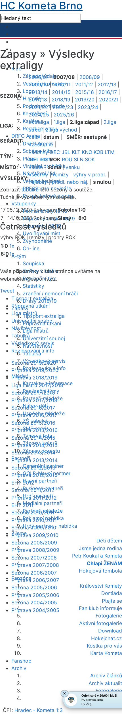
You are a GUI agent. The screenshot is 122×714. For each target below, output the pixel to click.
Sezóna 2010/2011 (32, 512)
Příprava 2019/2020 (34, 370)
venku (73, 167)
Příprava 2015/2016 (34, 430)
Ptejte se (112, 601)
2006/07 (39, 77)
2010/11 (62, 84)
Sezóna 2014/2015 (33, 438)
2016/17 (107, 92)
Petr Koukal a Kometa (97, 556)
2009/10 (38, 84)
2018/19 (61, 100)
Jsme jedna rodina (100, 548)
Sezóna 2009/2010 (33, 528)
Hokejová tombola (100, 571)
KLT (76, 152)
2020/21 (109, 100)
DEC (55, 152)
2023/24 (88, 107)
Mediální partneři (42, 503)
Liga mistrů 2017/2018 (37, 385)
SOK (90, 159)
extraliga (39, 122)
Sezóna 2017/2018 (33, 393)
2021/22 (38, 107)
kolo (34, 137)
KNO (87, 152)
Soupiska (33, 263)
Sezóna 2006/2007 (34, 573)
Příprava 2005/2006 (35, 595)
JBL (66, 152)
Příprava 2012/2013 (34, 475)
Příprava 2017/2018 (34, 400)
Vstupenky (23, 203)
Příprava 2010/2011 (34, 520)
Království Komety (101, 586)
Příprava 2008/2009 (35, 550)
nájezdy (38, 182)
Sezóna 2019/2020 (33, 363)
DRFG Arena (25, 136)
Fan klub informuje (100, 608)
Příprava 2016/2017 (34, 415)
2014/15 (61, 92)
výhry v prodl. (89, 175)
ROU (67, 159)
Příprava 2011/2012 (34, 498)
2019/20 (84, 100)
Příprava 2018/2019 (34, 378)
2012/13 (107, 84)
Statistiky (33, 286)
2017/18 (38, 100)
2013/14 (38, 92)
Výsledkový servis (32, 343)
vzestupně (41, 144)
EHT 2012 (22, 483)
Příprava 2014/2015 (34, 445)
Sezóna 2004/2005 (34, 603)
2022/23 (63, 107)
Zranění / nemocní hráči (50, 294)
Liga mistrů (24, 313)
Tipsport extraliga (44, 316)
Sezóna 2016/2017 (33, 408)
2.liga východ (61, 130)
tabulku (30, 190)
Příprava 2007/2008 (35, 565)
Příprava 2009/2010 (34, 535)
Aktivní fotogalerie (100, 623)
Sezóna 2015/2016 (33, 423)
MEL (34, 159)
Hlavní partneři (40, 481)
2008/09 (89, 77)
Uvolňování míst (41, 233)
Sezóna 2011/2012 (32, 490)
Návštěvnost (26, 328)
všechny (38, 152)
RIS (44, 159)
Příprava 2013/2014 (34, 460)
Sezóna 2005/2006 (34, 587)
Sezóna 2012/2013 (33, 468)
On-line (31, 248)
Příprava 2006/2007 (35, 580)
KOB (98, 152)
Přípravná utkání (30, 306)
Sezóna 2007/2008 (34, 558)
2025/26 (64, 115)
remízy (61, 175)
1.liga (59, 122)
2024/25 (39, 115)
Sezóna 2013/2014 (33, 453)
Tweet (7, 291)
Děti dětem (109, 541)
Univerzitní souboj (44, 338)
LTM (110, 152)
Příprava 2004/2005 (35, 610)
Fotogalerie (109, 616)
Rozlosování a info (32, 351)
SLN (78, 159)
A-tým (18, 256)
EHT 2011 (22, 505)
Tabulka (20, 336)
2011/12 (84, 84)
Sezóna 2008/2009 (34, 543)
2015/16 (84, 92)
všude (36, 167)
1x (11, 246)
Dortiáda (111, 593)
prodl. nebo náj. (70, 182)
